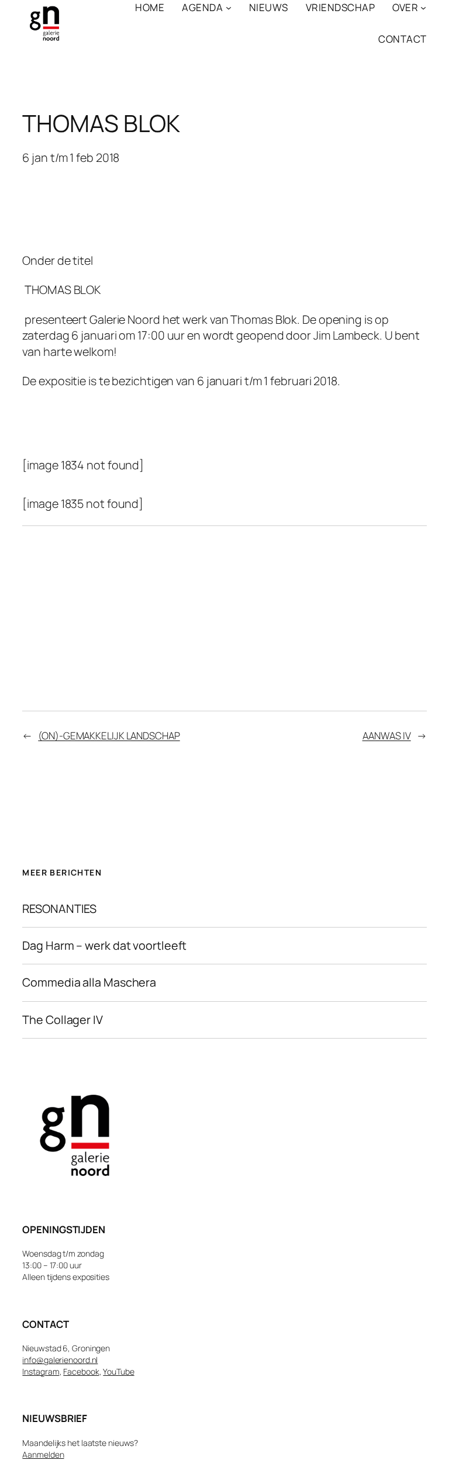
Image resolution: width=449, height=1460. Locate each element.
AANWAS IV (386, 735)
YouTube (118, 1371)
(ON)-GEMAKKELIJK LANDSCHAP (108, 735)
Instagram (40, 1371)
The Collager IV (62, 1019)
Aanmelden (43, 1454)
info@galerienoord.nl (60, 1359)
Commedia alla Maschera (89, 982)
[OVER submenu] (423, 8)
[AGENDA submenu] (229, 8)
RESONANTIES (59, 908)
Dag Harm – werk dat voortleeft (104, 945)
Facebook (81, 1371)
